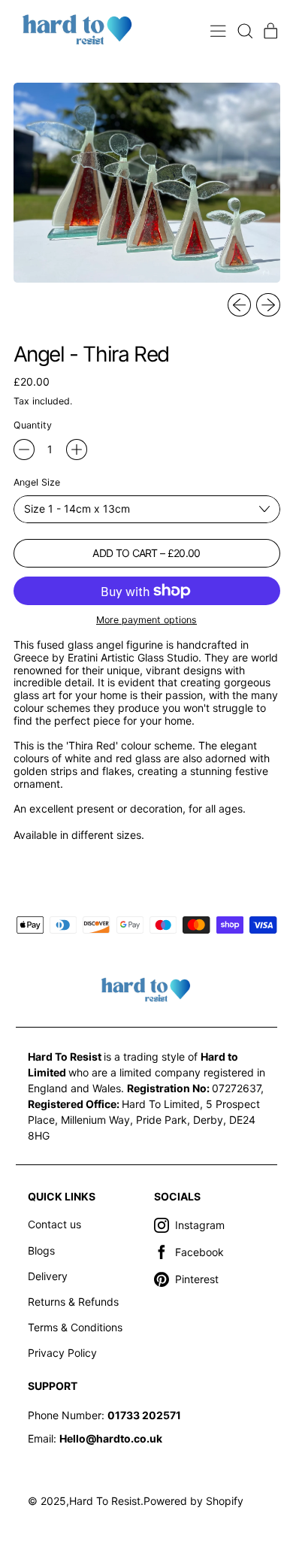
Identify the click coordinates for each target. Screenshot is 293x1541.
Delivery (48, 1276)
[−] (24, 449)
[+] (76, 449)
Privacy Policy (62, 1352)
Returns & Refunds (73, 1301)
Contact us (54, 1224)
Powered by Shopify (193, 1500)
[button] (244, 31)
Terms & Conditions (75, 1327)
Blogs (41, 1250)
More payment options (146, 620)
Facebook (199, 1252)
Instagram (200, 1225)
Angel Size (37, 482)
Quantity (33, 425)
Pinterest (197, 1279)
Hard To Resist (104, 1500)
